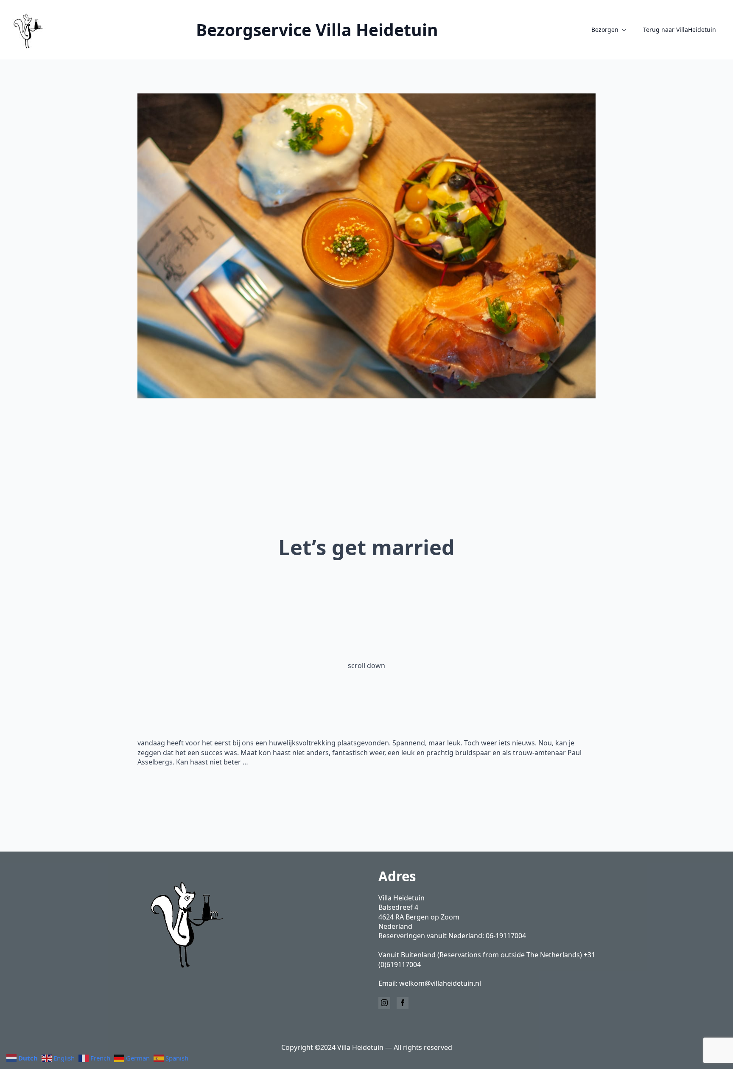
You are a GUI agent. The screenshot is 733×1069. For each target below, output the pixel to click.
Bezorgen (604, 29)
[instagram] (384, 1003)
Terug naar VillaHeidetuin (679, 29)
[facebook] (402, 1003)
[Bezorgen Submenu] (626, 29)
